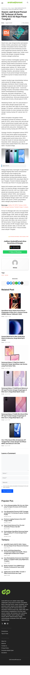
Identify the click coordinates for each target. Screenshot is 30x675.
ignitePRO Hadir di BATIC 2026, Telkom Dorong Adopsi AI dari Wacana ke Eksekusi (16, 544)
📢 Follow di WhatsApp (15, 252)
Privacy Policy (5, 648)
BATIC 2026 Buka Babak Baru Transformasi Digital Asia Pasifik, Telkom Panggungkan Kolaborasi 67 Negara (15, 552)
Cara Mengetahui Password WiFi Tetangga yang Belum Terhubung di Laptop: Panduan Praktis (16, 513)
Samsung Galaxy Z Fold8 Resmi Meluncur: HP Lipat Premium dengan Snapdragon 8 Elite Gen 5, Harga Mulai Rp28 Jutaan (14, 390)
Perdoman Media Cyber (7, 650)
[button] (27, 2)
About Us (3, 641)
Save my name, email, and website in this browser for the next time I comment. (15, 486)
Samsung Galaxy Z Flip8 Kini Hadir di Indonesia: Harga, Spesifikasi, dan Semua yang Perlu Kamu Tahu (14, 364)
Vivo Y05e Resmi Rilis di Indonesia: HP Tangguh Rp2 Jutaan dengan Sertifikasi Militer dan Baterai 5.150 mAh (13, 441)
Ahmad (2, 316)
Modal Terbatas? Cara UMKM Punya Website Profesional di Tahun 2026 (14, 566)
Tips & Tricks (4, 633)
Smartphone (4, 631)
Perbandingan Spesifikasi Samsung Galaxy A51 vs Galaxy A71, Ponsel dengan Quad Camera (16, 533)
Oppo (2, 275)
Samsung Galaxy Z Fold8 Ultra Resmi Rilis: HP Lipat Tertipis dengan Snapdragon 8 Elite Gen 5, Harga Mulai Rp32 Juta (14, 415)
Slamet (2, 342)
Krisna (2, 22)
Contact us (4, 645)
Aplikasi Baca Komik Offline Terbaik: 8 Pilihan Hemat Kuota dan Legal (14, 572)
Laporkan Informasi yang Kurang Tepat (19, 236)
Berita (9, 8)
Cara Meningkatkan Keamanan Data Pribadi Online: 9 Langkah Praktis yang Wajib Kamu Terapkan (16, 559)
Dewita (2, 394)
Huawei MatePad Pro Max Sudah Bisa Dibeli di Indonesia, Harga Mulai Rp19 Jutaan (13, 338)
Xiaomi (6, 275)
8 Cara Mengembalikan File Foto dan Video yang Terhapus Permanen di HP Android (16, 506)
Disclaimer (4, 652)
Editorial (3, 643)
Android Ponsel (4, 8)
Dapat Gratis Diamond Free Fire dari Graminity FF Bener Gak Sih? (14, 525)
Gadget (12, 8)
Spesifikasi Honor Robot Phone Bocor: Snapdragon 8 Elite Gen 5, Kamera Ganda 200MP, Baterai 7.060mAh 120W (14, 312)
